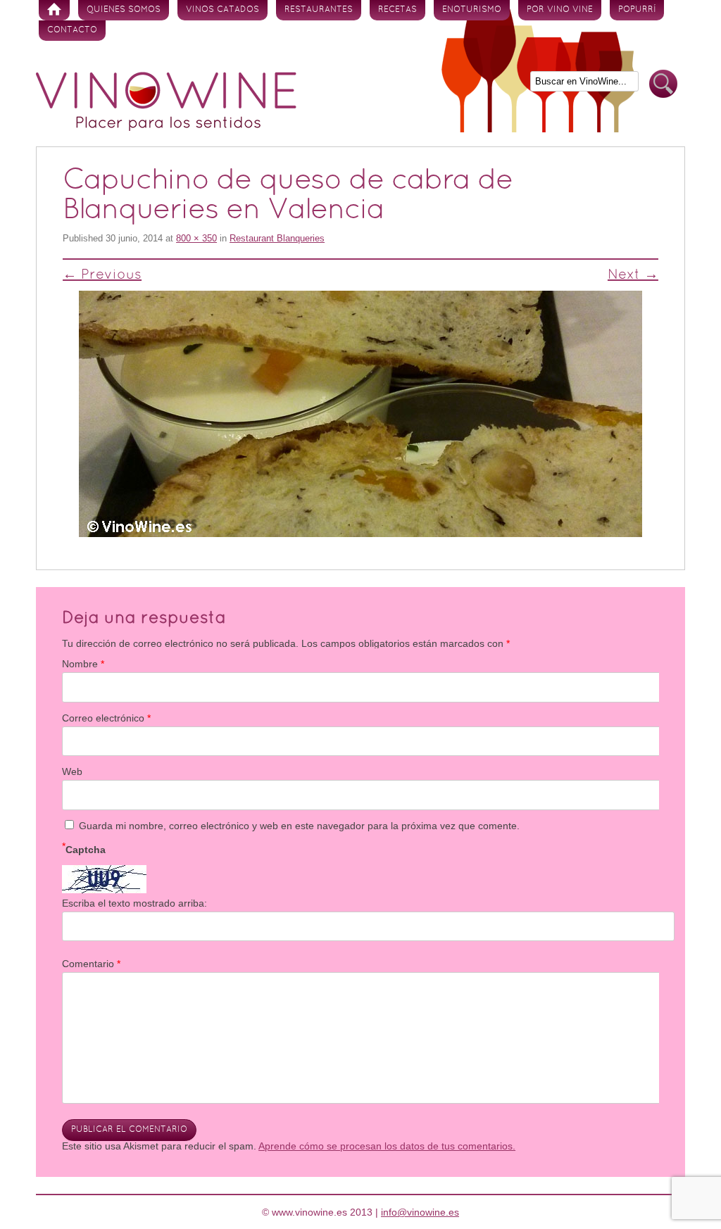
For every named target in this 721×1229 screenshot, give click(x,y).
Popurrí (637, 9)
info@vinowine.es (420, 1212)
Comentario (91, 963)
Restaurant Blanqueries (277, 238)
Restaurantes (318, 9)
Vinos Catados (222, 9)
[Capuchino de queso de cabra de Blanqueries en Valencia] (360, 414)
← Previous (102, 275)
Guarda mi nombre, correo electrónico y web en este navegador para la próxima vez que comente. (299, 825)
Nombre (83, 663)
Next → (633, 275)
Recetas (397, 9)
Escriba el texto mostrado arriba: (134, 903)
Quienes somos (124, 9)
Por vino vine (560, 9)
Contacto (72, 30)
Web (72, 771)
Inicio (54, 10)
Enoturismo (471, 9)
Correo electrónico (106, 718)
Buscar (663, 84)
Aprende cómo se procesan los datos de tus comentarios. (386, 1146)
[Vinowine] (166, 127)
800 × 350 (196, 238)
